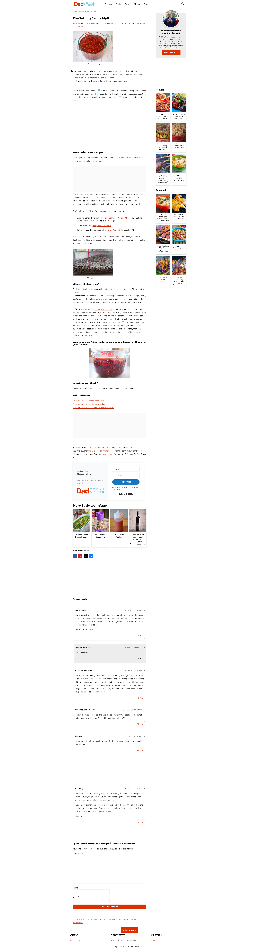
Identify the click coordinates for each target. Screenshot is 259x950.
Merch (137, 4)
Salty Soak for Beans (102, 225)
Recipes (108, 4)
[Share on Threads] (86, 556)
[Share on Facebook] (75, 556)
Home (75, 11)
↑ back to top (129, 930)
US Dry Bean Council (103, 309)
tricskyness (111, 289)
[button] (90, 491)
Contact (154, 940)
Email (76, 897)
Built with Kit (126, 494)
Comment (78, 854)
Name (76, 888)
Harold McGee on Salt (113, 230)
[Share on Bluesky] (91, 556)
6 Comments (78, 26)
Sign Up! (114, 940)
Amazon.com (108, 454)
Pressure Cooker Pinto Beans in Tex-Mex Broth (93, 407)
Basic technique (92, 11)
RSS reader (104, 451)
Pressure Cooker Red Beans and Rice (89, 404)
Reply (140, 636)
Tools (127, 4)
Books (118, 4)
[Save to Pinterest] (80, 556)
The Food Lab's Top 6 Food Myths (115, 218)
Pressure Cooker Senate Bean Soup (88, 401)
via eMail (92, 451)
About (146, 4)
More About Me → (171, 53)
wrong (97, 161)
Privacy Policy (76, 940)
